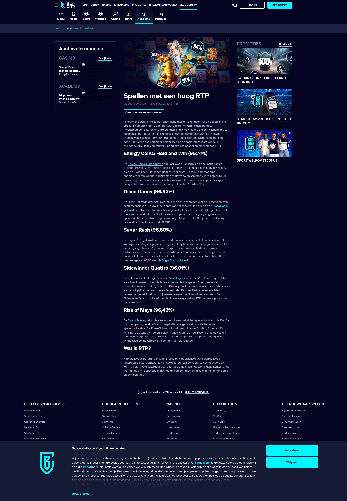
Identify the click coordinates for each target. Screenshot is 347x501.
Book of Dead (108, 438)
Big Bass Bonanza (111, 432)
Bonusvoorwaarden (291, 421)
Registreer (280, 5)
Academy (72, 28)
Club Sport (218, 416)
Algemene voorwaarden (293, 410)
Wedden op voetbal (33, 416)
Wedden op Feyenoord (35, 438)
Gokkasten (172, 438)
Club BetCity (188, 5)
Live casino (121, 5)
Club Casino (219, 421)
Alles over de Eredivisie (224, 438)
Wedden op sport (32, 410)
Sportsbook (91, 5)
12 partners (90, 466)
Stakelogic (175, 278)
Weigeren (292, 462)
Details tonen (80, 493)
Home (58, 28)
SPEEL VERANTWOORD (197, 392)
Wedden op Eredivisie (34, 421)
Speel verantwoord (163, 5)
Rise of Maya (136, 320)
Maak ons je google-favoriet (145, 112)
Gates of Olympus (110, 416)
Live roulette (173, 427)
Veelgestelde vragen (291, 438)
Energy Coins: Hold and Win (145, 163)
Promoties (139, 5)
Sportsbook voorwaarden (294, 416)
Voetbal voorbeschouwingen (227, 427)
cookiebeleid (203, 462)
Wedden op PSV (32, 432)
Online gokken (174, 416)
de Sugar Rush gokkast (172, 260)
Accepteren (292, 450)
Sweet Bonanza (109, 410)
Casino (106, 5)
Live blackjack (173, 432)
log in (252, 5)
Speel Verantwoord (291, 427)
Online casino (173, 410)
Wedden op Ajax (32, 427)
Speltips (88, 28)
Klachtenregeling (290, 432)
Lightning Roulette (111, 427)
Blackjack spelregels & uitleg (226, 432)
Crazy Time (107, 421)
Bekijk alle (285, 44)
